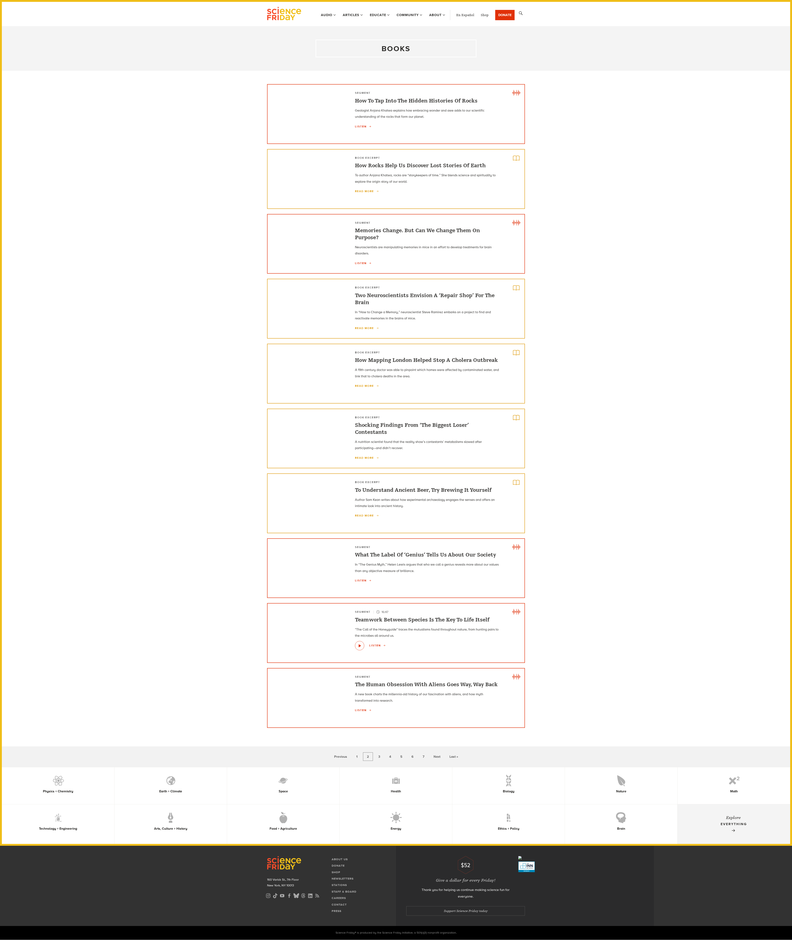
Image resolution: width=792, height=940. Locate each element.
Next (437, 757)
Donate (505, 15)
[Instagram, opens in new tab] (268, 895)
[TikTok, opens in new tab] (275, 895)
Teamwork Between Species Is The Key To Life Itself (422, 620)
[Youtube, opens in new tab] (282, 895)
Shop (485, 15)
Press (336, 911)
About (435, 15)
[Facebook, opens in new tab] (289, 895)
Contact (339, 904)
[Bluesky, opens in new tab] (296, 895)
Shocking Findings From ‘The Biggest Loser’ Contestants (412, 428)
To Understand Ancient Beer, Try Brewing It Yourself (423, 490)
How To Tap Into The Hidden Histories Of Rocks (416, 101)
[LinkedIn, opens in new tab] (310, 895)
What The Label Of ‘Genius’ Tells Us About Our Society (425, 555)
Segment (363, 92)
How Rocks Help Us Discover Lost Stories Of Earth (420, 165)
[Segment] (516, 93)
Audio (326, 15)
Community (408, 15)
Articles (351, 15)
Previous (340, 757)
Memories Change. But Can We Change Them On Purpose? (417, 234)
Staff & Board (344, 891)
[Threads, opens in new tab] (303, 895)
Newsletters (343, 878)
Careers (339, 898)
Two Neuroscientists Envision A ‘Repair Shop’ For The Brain (425, 299)
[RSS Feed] (317, 895)
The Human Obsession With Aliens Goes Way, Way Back (426, 684)
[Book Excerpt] (516, 157)
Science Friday (284, 14)
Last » (453, 757)
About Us (340, 859)
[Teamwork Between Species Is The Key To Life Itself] (359, 645)
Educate (378, 15)
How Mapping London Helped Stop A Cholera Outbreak (426, 360)
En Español (465, 15)
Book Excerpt (367, 157)
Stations (339, 885)
